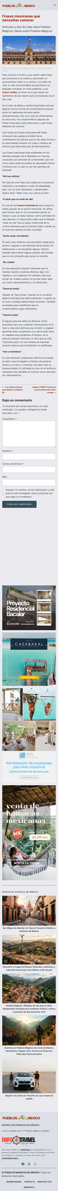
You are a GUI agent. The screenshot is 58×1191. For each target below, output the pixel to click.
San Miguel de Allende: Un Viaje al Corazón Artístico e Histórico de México (29, 929)
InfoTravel (25, 1150)
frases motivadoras (27, 205)
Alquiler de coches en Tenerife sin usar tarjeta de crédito (29, 1097)
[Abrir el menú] (54, 5)
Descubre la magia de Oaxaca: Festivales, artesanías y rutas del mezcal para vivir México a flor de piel (29, 968)
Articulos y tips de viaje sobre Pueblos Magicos (19, 68)
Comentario (9, 418)
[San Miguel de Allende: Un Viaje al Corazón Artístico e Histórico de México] (29, 911)
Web (4, 476)
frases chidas (9, 92)
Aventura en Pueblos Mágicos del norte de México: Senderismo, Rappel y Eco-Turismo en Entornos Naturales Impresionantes (29, 1051)
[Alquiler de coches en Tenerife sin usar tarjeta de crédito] (29, 1076)
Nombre (7, 450)
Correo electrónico (13, 463)
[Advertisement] (29, 549)
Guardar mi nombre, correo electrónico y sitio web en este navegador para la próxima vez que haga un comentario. (30, 493)
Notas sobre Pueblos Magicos (33, 31)
